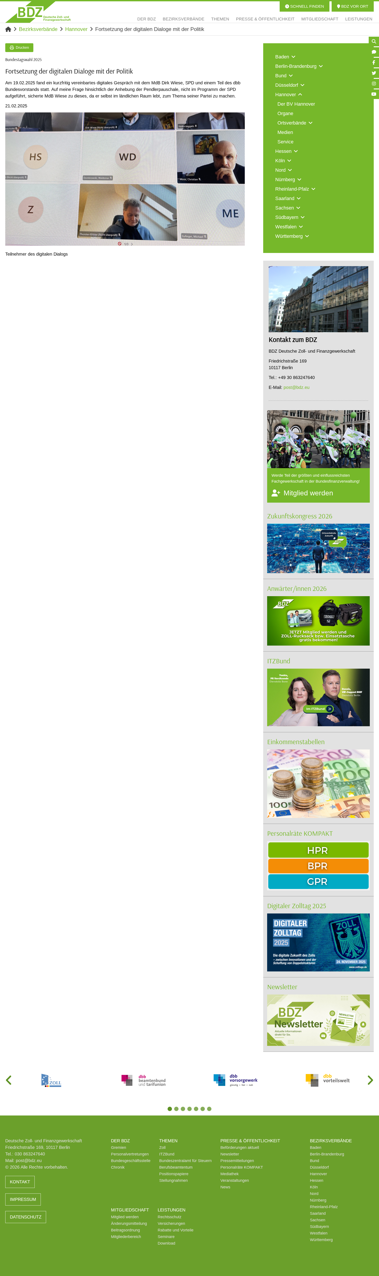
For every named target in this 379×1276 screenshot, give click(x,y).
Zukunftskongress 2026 (300, 515)
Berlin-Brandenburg (327, 1154)
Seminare (166, 1236)
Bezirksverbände (38, 29)
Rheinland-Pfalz (324, 1207)
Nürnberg (318, 1200)
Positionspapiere (173, 1174)
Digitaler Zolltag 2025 (296, 905)
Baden (315, 1147)
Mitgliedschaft (130, 1209)
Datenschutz (25, 1217)
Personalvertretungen (130, 1154)
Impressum (23, 1199)
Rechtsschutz (169, 1217)
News (225, 1187)
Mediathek (229, 1174)
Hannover (76, 29)
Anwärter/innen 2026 (297, 588)
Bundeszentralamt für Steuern (185, 1161)
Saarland (318, 1213)
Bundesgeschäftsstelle (130, 1161)
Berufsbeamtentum (176, 1167)
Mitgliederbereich (126, 1236)
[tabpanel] (51, 1080)
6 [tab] (202, 1109)
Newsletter (282, 986)
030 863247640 (30, 1153)
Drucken (22, 47)
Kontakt (20, 1181)
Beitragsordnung (125, 1230)
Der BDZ (120, 1140)
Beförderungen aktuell (239, 1147)
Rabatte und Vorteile (175, 1230)
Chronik (118, 1167)
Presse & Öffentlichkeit (250, 1140)
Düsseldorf (319, 1167)
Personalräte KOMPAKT (300, 833)
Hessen (316, 1180)
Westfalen (318, 1233)
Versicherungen (171, 1223)
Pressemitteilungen (237, 1161)
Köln (314, 1187)
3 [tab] (183, 1109)
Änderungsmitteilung (129, 1223)
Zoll (162, 1147)
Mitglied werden (125, 1217)
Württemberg (321, 1240)
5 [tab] (196, 1109)
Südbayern (319, 1226)
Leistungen (171, 1209)
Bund (314, 1161)
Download (166, 1243)
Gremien (118, 1147)
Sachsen (317, 1220)
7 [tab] (209, 1109)
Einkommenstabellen (296, 741)
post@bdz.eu (296, 387)
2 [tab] (176, 1109)
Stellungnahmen (173, 1180)
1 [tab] (170, 1109)
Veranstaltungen (234, 1180)
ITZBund (278, 660)
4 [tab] (189, 1109)
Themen (168, 1140)
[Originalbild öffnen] (239, 240)
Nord (314, 1193)
